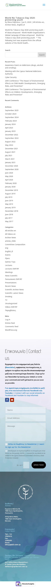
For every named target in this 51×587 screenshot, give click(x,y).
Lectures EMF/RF (12, 269)
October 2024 (10, 114)
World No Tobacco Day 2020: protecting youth (20, 18)
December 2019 (11, 190)
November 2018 (11, 211)
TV (6, 300)
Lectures (8, 265)
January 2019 (10, 207)
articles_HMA (10, 241)
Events (8, 255)
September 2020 (11, 169)
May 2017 (9, 221)
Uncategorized (11, 303)
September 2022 (11, 138)
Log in (7, 319)
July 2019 (8, 197)
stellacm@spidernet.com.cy (16, 566)
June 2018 (9, 214)
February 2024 (11, 121)
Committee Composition (15, 244)
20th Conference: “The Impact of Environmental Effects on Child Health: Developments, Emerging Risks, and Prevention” (25, 83)
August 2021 (10, 152)
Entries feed (10, 323)
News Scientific (11, 275)
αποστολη (39, 465)
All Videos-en (10, 234)
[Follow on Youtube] (12, 400)
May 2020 (9, 176)
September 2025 (11, 110)
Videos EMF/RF (11, 307)
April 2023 (9, 128)
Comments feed (11, 326)
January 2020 (10, 187)
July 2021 (8, 155)
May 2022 (9, 145)
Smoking (8, 296)
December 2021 (11, 148)
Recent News (10, 286)
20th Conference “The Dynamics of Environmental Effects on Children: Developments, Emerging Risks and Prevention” (25, 92)
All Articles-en (38, 22)
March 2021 (10, 159)
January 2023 (10, 131)
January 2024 (10, 124)
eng (6, 248)
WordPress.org (11, 330)
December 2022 (11, 134)
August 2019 (10, 193)
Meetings (9, 272)
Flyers (7, 258)
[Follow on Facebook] (7, 400)
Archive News (10, 25)
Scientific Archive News (14, 289)
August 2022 (10, 141)
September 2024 (11, 117)
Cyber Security (11, 77)
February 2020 (11, 183)
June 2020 (9, 173)
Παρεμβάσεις (10, 310)
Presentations (10, 282)
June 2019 (9, 200)
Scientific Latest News (14, 293)
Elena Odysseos (13, 22)
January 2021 (10, 162)
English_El (21, 25)
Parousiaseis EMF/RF (13, 279)
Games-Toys (10, 262)
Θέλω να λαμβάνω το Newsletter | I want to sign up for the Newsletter (24, 445)
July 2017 (8, 218)
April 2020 (9, 180)
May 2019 (9, 204)
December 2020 (11, 166)
